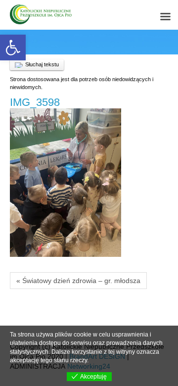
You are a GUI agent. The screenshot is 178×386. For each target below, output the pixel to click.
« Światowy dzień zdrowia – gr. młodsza (78, 281)
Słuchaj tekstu (42, 64)
